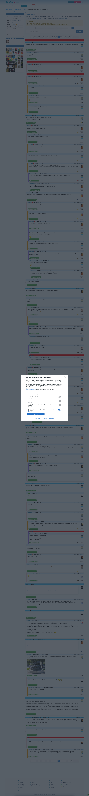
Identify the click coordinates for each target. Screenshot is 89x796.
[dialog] (44, 398)
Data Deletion (37, 418)
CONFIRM (36, 414)
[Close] (65, 377)
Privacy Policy (51, 418)
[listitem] (44, 394)
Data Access (44, 418)
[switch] (59, 397)
